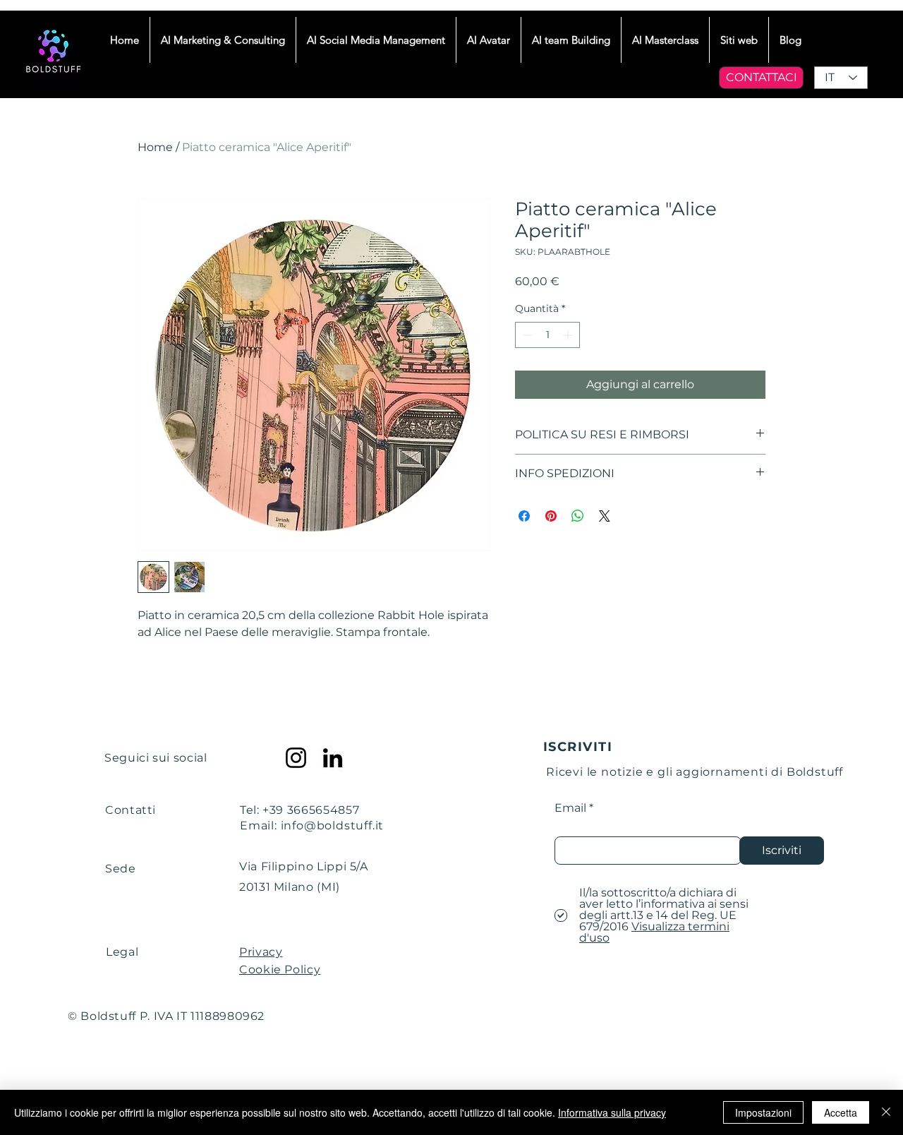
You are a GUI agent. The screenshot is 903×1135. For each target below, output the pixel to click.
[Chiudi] (886, 1112)
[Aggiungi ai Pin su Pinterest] (551, 516)
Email (570, 808)
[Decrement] (526, 335)
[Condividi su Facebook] (524, 516)
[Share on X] (604, 516)
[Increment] (569, 335)
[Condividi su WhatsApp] (577, 516)
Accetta (840, 1112)
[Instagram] (296, 757)
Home (155, 147)
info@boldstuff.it (332, 825)
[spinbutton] (547, 335)
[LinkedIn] (332, 757)
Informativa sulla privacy (612, 1112)
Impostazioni (763, 1112)
